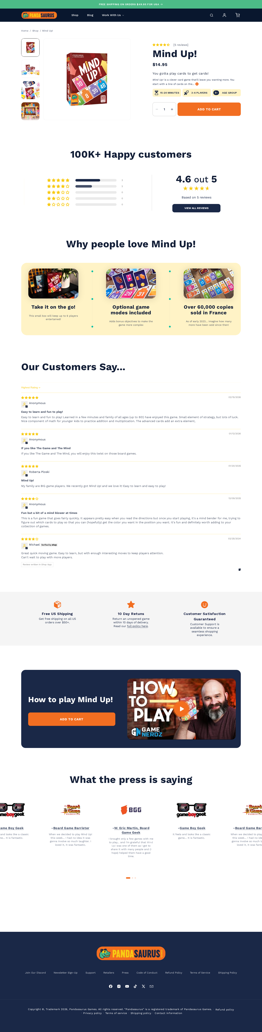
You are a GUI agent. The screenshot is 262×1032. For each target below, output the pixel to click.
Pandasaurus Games (82, 1009)
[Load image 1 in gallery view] (30, 47)
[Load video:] (181, 709)
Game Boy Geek (192, 828)
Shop (35, 30)
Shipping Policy (227, 972)
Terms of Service (200, 972)
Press (125, 972)
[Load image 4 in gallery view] (30, 111)
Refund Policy (173, 972)
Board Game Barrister (71, 828)
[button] (113, 15)
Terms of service (116, 1013)
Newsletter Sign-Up (66, 972)
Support (91, 972)
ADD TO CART (71, 719)
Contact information (168, 1013)
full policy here (137, 626)
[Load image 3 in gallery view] (30, 90)
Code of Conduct (147, 972)
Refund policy (224, 1009)
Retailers (108, 972)
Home (24, 30)
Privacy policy (92, 1013)
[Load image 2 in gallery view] (30, 69)
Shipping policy (141, 1013)
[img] (29, 397)
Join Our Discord (35, 972)
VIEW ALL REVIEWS (196, 208)
